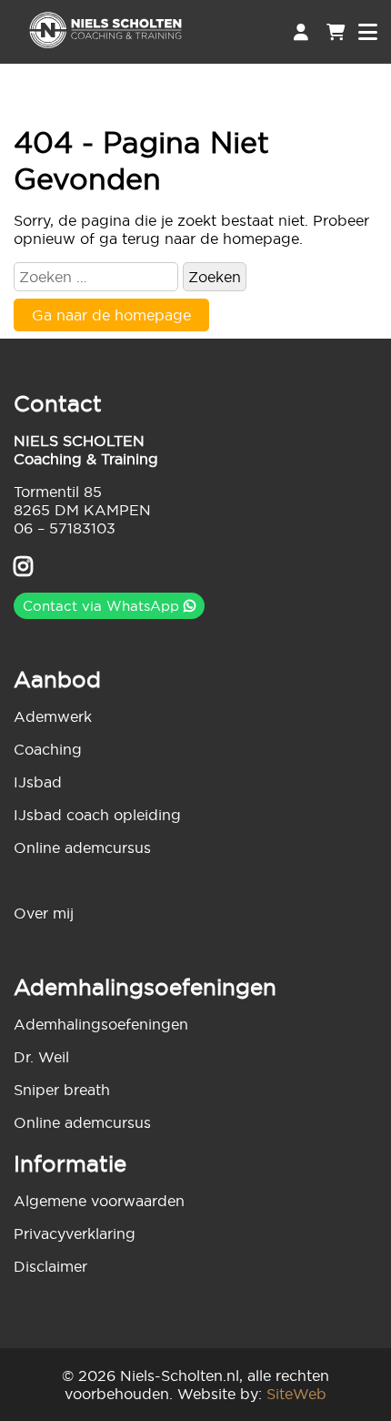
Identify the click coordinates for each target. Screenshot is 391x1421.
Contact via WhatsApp (103, 605)
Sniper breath (62, 1090)
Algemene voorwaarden (99, 1201)
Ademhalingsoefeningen (101, 1024)
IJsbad (38, 782)
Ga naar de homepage (111, 315)
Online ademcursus (82, 847)
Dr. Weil (41, 1057)
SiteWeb (296, 1394)
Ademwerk (53, 716)
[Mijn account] (301, 32)
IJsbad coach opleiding (97, 815)
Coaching (48, 749)
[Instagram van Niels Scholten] (23, 569)
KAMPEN (117, 510)
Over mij (44, 913)
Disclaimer (50, 1266)
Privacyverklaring (74, 1233)
